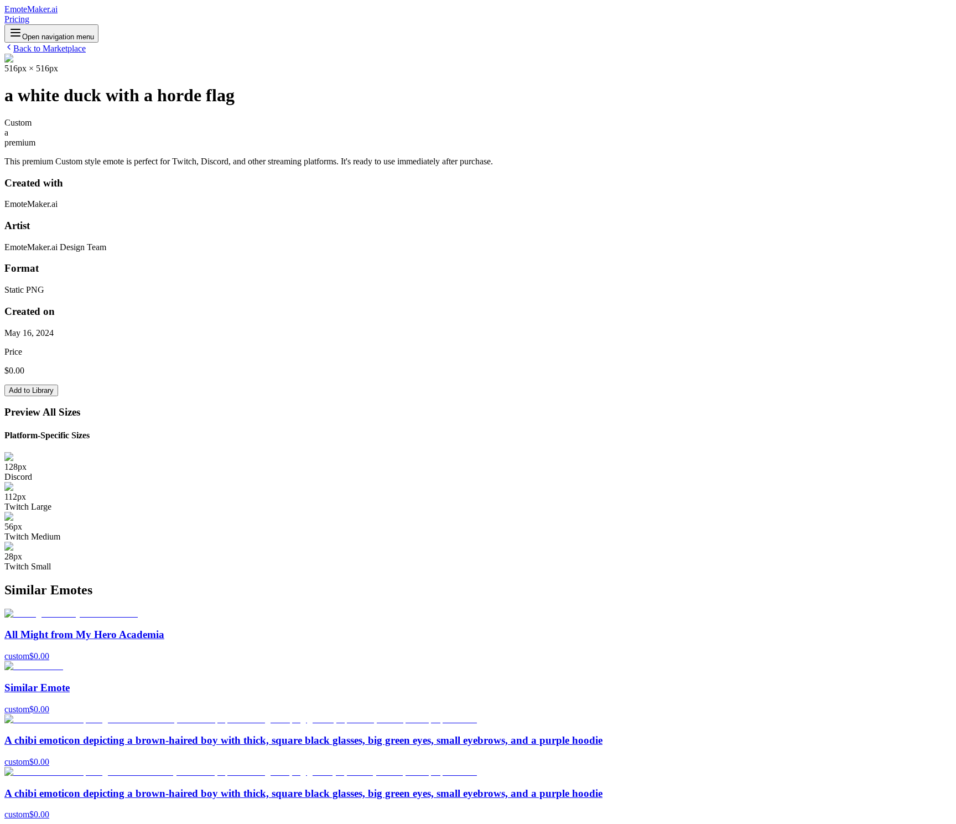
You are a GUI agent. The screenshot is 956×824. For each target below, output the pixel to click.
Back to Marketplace (49, 48)
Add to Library (31, 390)
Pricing (16, 19)
